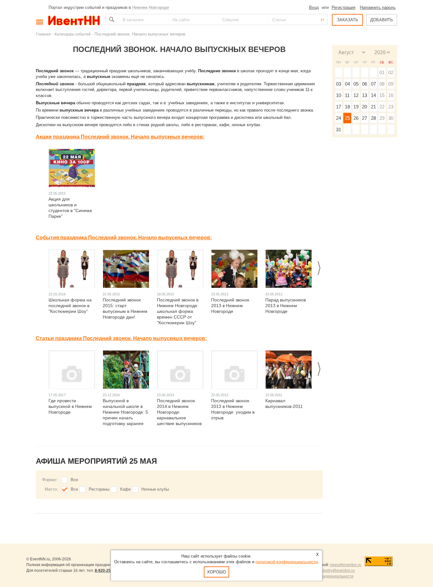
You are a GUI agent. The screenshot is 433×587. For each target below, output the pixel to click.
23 (390, 106)
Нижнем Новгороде (150, 7)
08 (382, 84)
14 (373, 95)
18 (347, 106)
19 (356, 106)
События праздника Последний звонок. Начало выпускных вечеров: (124, 237)
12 (356, 95)
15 (382, 95)
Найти (110, 19)
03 (338, 84)
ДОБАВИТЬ (381, 19)
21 (373, 106)
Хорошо (216, 572)
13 (364, 95)
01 (382, 72)
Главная (43, 34)
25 (347, 118)
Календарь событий (73, 34)
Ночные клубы (155, 489)
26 (356, 118)
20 (364, 106)
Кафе (125, 489)
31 (338, 129)
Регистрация (343, 7)
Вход (314, 7)
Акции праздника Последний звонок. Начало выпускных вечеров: (120, 136)
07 (373, 84)
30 (390, 118)
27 (364, 118)
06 (364, 84)
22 (382, 106)
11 (347, 95)
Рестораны (99, 489)
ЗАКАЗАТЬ (347, 19)
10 (338, 95)
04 (347, 84)
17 (338, 106)
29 (382, 118)
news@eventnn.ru (345, 565)
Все (74, 479)
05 (356, 84)
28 (373, 118)
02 (390, 72)
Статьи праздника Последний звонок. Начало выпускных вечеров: (121, 338)
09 (390, 84)
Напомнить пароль (378, 7)
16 (390, 95)
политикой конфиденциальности (286, 561)
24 (338, 118)
